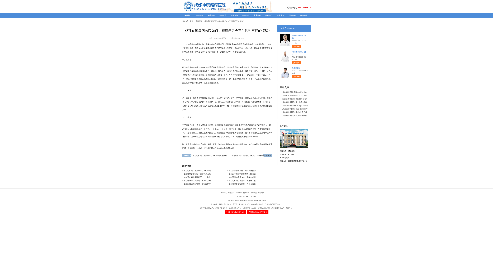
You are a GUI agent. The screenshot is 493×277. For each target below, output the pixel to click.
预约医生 (303, 15)
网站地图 (261, 193)
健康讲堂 (280, 15)
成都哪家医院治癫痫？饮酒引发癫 (197, 181)
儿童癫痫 (257, 15)
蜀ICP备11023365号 (249, 196)
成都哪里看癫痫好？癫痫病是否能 (197, 174)
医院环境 (234, 15)
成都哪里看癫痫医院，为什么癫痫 (242, 184)
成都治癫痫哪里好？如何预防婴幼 (242, 171)
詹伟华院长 (296, 68)
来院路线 (245, 15)
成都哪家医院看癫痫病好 (224, 125)
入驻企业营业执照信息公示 (258, 212)
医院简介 (199, 15)
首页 (191, 21)
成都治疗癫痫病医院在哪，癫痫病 (242, 174)
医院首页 (188, 15)
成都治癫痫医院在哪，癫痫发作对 (197, 184)
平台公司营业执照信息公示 (235, 212)
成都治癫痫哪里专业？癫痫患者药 (242, 177)
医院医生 (211, 15)
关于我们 (224, 193)
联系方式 (231, 193)
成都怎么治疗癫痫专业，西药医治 (197, 171)
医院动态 (222, 15)
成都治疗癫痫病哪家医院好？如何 (197, 177)
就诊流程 (292, 15)
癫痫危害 (199, 21)
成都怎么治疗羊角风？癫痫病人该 (242, 181)
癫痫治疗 (269, 15)
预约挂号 (296, 46)
